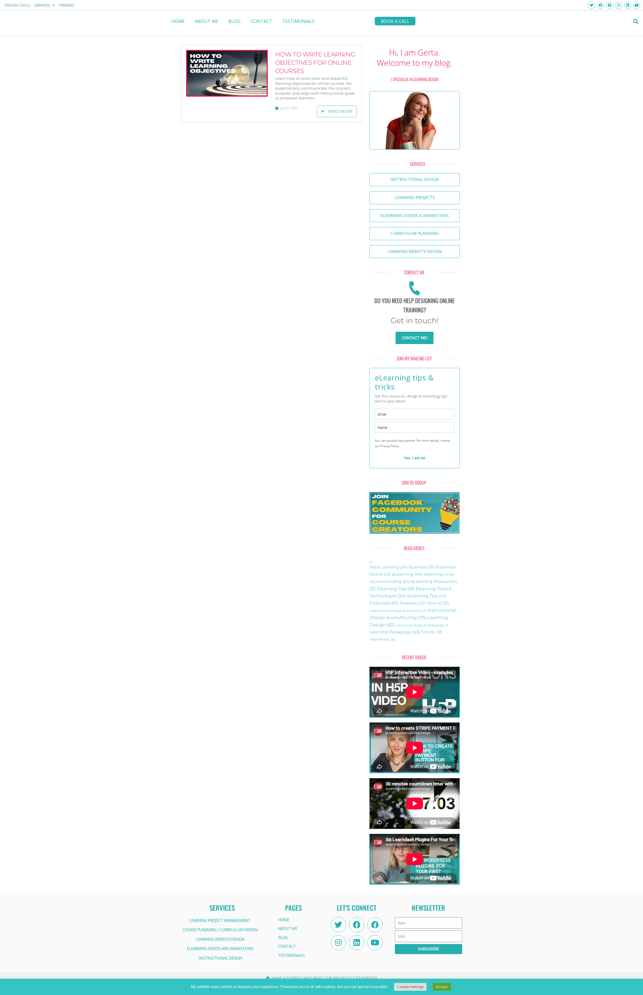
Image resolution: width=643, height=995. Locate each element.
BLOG (234, 21)
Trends (431, 631)
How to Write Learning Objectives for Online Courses (315, 63)
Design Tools (17, 5)
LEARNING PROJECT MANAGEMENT (219, 920)
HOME (178, 21)
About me (206, 21)
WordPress (382, 639)
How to (437, 603)
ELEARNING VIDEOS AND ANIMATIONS (220, 948)
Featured (384, 603)
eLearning (407, 574)
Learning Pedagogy (394, 631)
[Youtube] (375, 942)
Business (421, 566)
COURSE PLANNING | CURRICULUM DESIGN (220, 930)
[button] (635, 21)
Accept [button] (442, 987)
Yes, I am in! (414, 457)
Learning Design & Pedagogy (422, 625)
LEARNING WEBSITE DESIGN (220, 939)
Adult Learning (388, 566)
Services (42, 5)
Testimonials (298, 21)
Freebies (412, 603)
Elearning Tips (395, 588)
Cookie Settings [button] (410, 987)
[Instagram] (338, 942)
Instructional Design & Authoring (397, 611)
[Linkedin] (356, 942)
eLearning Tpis (426, 595)
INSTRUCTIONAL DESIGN (220, 958)
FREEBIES (67, 5)
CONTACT (261, 21)
